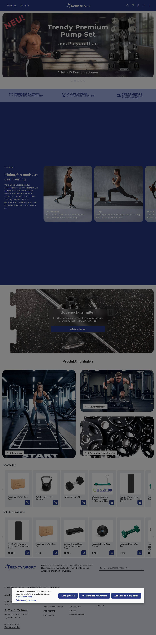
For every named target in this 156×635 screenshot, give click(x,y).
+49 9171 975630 (16, 610)
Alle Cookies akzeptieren (126, 596)
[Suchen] (127, 5)
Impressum (48, 615)
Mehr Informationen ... (24, 597)
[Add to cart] (27, 502)
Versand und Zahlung (75, 608)
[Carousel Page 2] (75, 81)
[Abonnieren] (142, 568)
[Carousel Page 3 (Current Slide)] (78, 81)
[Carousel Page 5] (84, 81)
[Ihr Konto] (138, 5)
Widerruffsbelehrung (53, 606)
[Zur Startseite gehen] (78, 5)
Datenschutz (49, 611)
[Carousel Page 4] (81, 81)
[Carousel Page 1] (72, 81)
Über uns (99, 605)
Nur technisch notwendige (94, 596)
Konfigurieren (68, 596)
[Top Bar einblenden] (149, 5)
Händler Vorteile (76, 614)
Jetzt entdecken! (78, 329)
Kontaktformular (12, 627)
